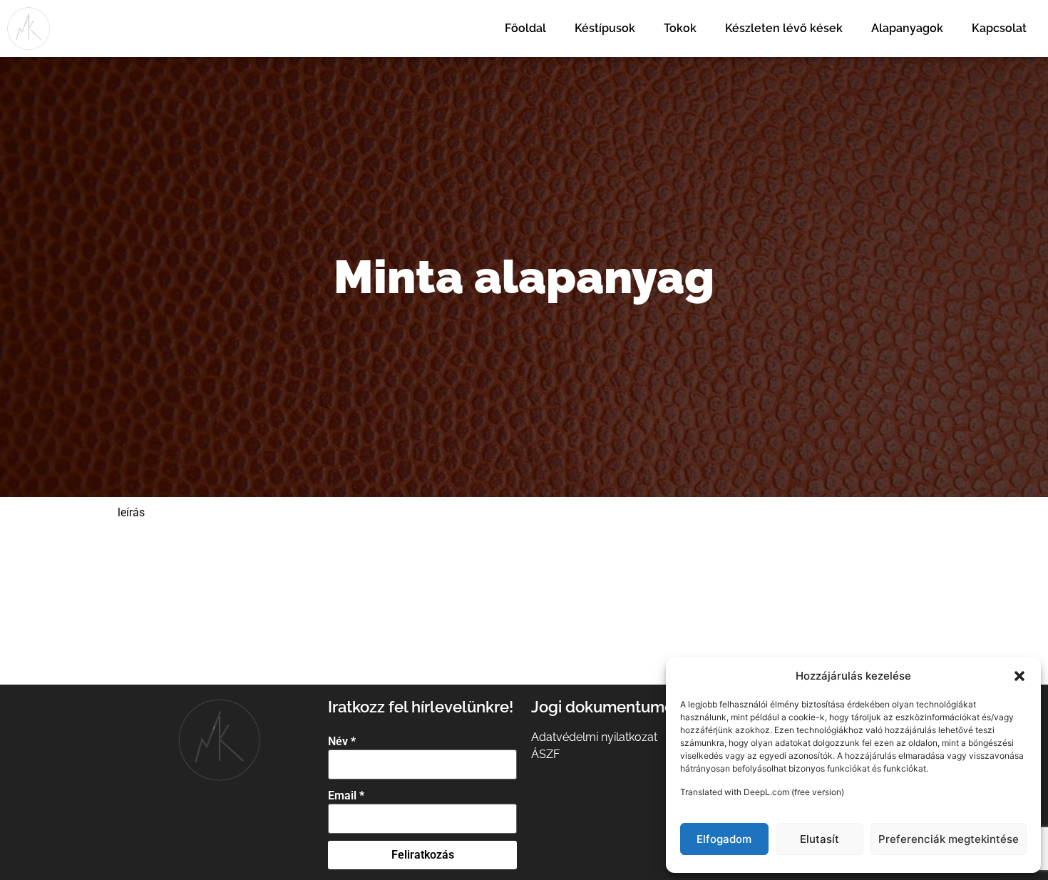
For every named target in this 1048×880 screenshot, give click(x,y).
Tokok (680, 28)
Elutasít (819, 839)
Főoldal (525, 28)
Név (342, 741)
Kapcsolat (999, 28)
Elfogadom (724, 839)
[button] (1019, 676)
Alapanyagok (907, 28)
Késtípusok (605, 28)
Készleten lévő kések (784, 28)
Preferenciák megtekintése (948, 839)
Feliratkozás (422, 854)
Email (346, 796)
